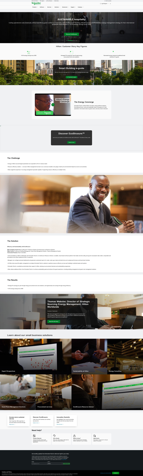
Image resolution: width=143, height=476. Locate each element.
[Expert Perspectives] (36, 356)
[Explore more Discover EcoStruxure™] (71, 142)
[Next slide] (74, 40)
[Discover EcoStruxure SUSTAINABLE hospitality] (71, 34)
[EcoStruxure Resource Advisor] (107, 392)
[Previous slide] (66, 40)
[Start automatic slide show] (76, 40)
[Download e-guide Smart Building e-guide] (71, 77)
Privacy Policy (63, 459)
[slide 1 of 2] (70, 40)
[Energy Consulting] (125, 356)
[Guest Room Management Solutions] (18, 392)
